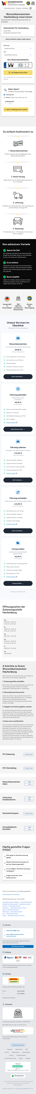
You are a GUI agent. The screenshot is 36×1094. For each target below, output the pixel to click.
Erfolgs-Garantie (11, 422)
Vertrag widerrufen (18, 1045)
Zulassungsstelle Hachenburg (11, 894)
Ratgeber (28, 1058)
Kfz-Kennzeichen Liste (10, 1058)
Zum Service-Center (18, 946)
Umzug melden (18, 583)
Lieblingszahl (9, 101)
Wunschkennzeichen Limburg (16, 915)
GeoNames (25, 1088)
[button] (18, 856)
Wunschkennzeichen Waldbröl (11, 902)
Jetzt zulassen (18, 480)
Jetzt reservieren (18, 376)
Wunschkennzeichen (9, 8)
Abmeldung (25, 8)
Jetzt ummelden (18, 531)
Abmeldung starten (18, 429)
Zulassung (18, 8)
